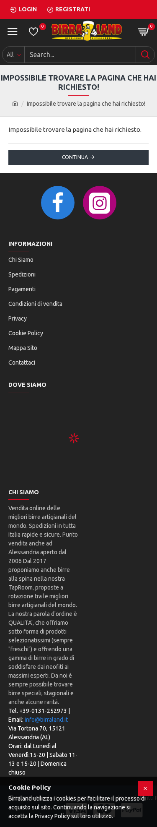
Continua (75, 157)
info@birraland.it (46, 719)
